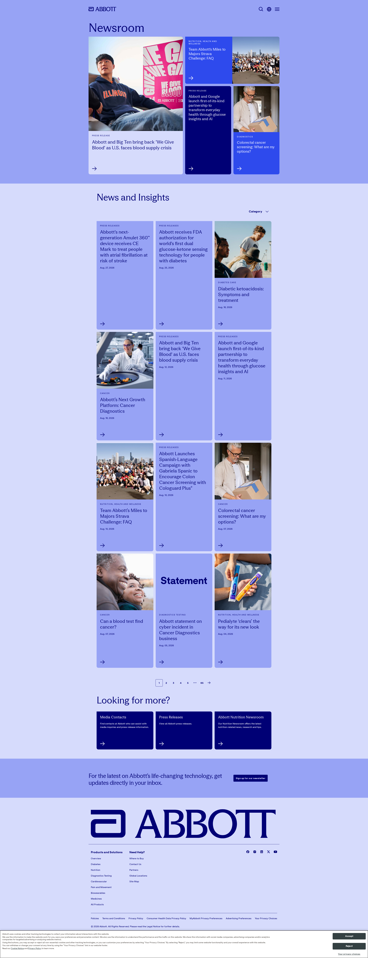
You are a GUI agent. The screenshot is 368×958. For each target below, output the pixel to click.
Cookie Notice (17, 949)
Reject (349, 946)
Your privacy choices (349, 954)
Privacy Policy (34, 949)
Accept (349, 936)
